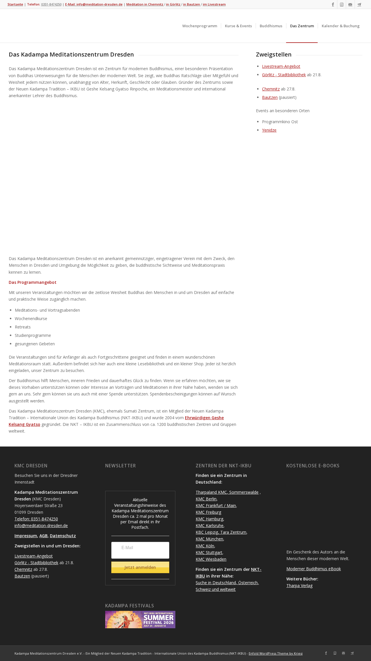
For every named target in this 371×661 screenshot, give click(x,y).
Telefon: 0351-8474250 (36, 519)
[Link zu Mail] (350, 4)
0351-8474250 (51, 4)
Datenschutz (63, 535)
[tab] (167, 625)
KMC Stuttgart (209, 552)
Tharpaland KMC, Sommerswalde (227, 492)
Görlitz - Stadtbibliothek (284, 74)
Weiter (225, 177)
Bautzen (270, 97)
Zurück (21, 177)
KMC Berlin (206, 499)
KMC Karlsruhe (209, 525)
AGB (43, 535)
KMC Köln (205, 546)
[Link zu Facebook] (333, 4)
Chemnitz (271, 89)
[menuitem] (200, 26)
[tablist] (169, 625)
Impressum (25, 535)
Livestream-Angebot (281, 66)
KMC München (209, 539)
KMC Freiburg (208, 512)
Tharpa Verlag (299, 585)
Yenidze (269, 130)
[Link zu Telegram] (359, 4)
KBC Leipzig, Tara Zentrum (221, 532)
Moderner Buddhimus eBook (313, 568)
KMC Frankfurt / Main (216, 505)
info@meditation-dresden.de (41, 525)
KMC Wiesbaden (211, 559)
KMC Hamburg (209, 519)
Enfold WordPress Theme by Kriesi (276, 653)
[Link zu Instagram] (341, 4)
